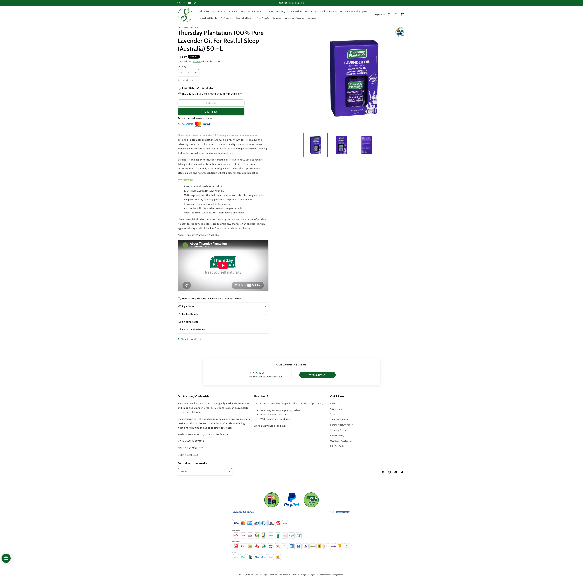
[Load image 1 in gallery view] (316, 145)
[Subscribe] (228, 471)
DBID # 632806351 (188, 454)
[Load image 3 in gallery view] (367, 145)
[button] (206, 11)
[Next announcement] (336, 3)
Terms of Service (339, 419)
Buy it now (211, 111)
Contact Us (336, 408)
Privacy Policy (337, 435)
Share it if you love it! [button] (191, 339)
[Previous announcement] (247, 3)
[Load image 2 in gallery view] (341, 145)
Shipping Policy (338, 430)
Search (333, 414)
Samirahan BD (252, 575)
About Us (335, 403)
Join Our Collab (337, 446)
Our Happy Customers (341, 440)
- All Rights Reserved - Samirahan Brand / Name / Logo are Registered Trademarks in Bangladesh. (301, 575)
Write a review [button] (317, 375)
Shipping (197, 61)
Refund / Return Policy (341, 424)
